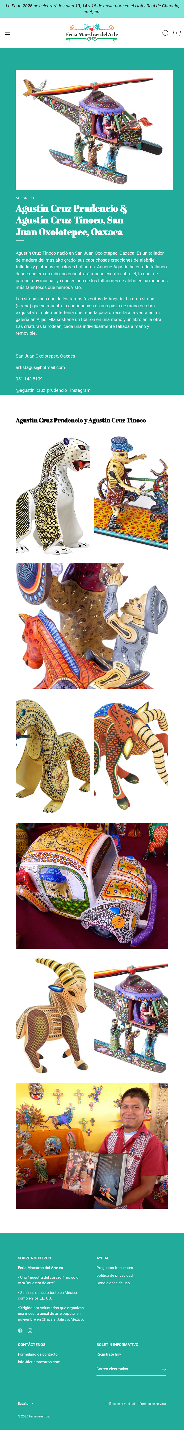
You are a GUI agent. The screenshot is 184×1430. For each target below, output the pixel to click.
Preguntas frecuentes (114, 1267)
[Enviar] (164, 1369)
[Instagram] (30, 1330)
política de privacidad (114, 1275)
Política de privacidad (120, 1404)
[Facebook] (20, 1330)
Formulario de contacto (38, 1354)
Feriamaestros (39, 1416)
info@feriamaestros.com (39, 1362)
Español (23, 1404)
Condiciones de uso (113, 1283)
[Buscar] (166, 33)
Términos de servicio (152, 1404)
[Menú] (8, 33)
